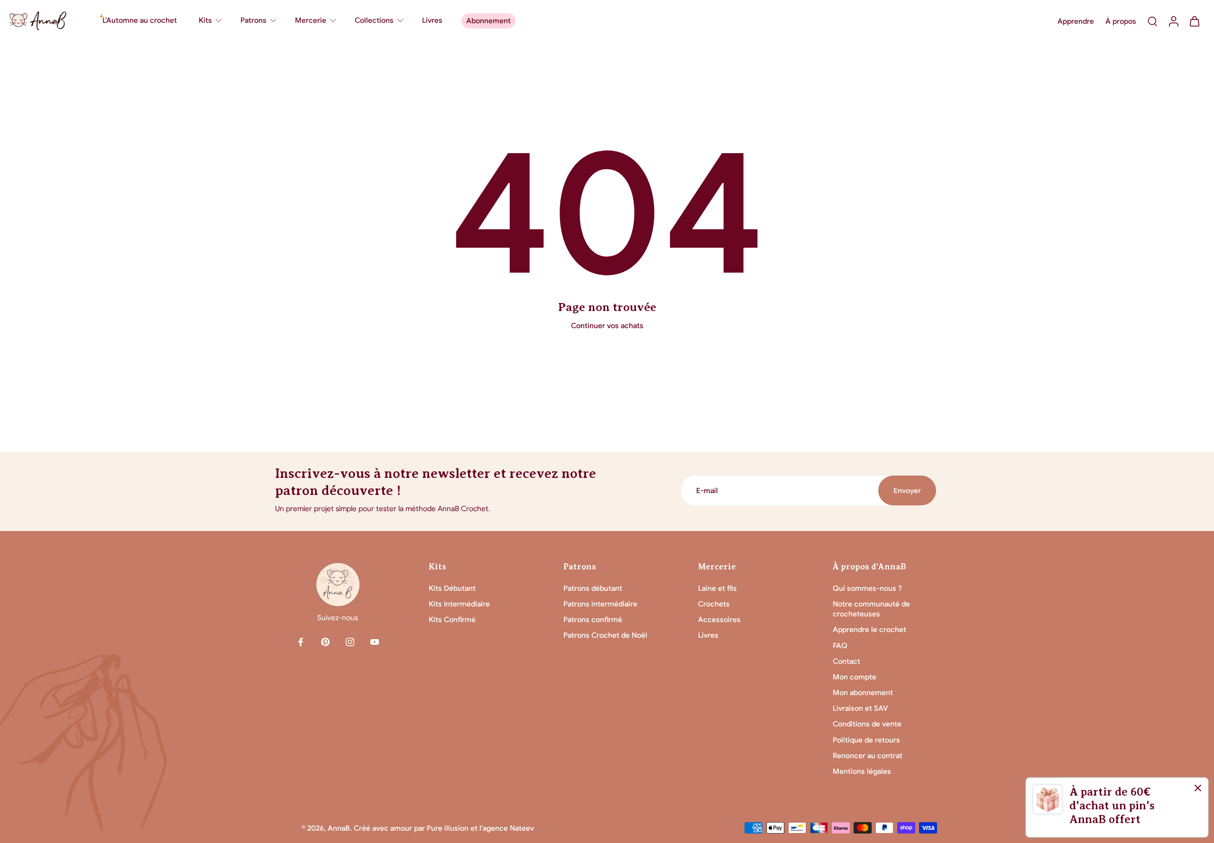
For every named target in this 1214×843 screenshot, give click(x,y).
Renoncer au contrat (867, 755)
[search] (1152, 20)
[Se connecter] (1173, 20)
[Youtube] (374, 642)
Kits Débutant (452, 588)
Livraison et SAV (860, 708)
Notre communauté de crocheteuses (871, 608)
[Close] (1197, 788)
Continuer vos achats (607, 325)
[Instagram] (350, 642)
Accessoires (719, 619)
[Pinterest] (325, 642)
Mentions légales (862, 771)
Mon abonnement (863, 692)
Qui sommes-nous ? (867, 588)
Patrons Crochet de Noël (605, 635)
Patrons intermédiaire (600, 603)
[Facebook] (300, 642)
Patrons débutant (592, 588)
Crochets (714, 603)
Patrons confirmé (592, 619)
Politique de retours (866, 739)
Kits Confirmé (452, 619)
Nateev (522, 828)
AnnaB (339, 828)
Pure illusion (448, 828)
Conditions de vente (867, 723)
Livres (708, 635)
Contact (846, 661)
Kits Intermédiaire (459, 603)
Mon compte (854, 676)
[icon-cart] (1194, 20)
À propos (1120, 21)
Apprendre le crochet (869, 629)
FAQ (840, 645)
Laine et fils (717, 588)
